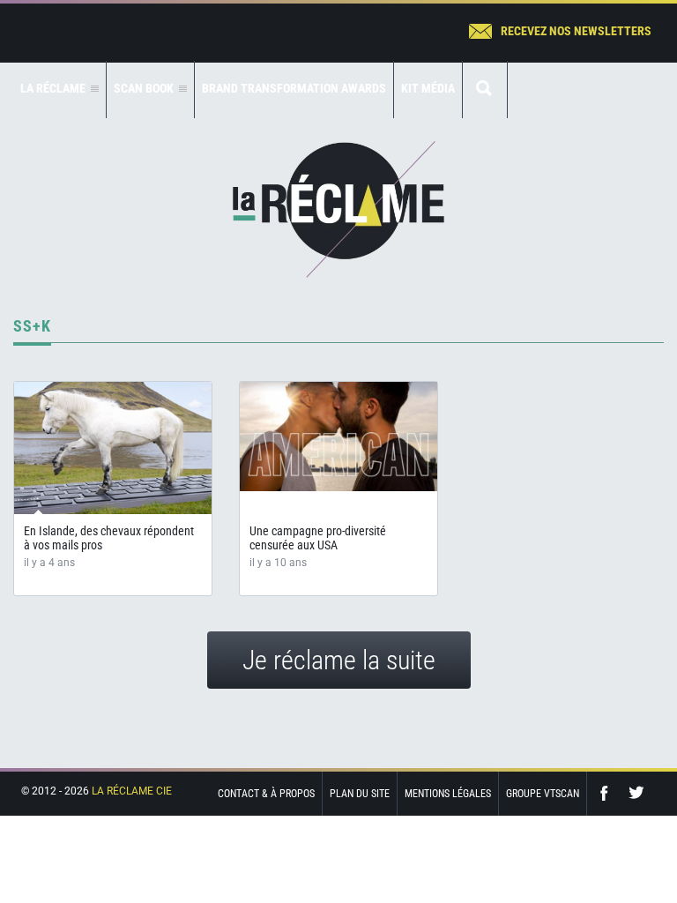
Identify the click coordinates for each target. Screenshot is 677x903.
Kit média (428, 88)
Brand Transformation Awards (294, 88)
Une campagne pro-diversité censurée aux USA (317, 538)
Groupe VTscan (542, 793)
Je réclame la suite (338, 660)
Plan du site (360, 793)
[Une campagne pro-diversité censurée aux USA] (338, 436)
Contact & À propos (266, 793)
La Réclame (338, 209)
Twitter (636, 793)
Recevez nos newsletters (576, 31)
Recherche (485, 89)
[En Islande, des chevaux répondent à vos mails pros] (113, 448)
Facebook (608, 793)
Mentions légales (448, 793)
